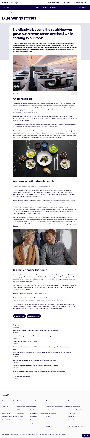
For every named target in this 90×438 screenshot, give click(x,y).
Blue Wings (9, 12)
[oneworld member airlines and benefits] (16, 2)
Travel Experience (18, 12)
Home (3, 12)
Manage (44, 7)
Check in (53, 7)
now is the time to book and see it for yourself (49, 308)
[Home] (7, 2)
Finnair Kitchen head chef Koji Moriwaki (32, 209)
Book (37, 7)
